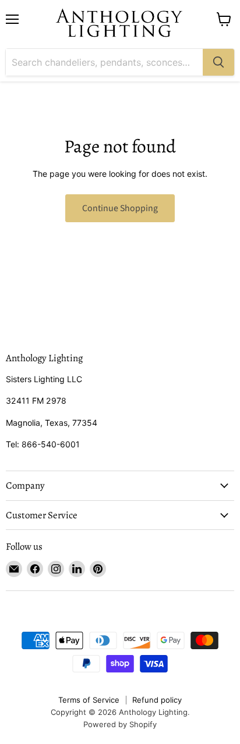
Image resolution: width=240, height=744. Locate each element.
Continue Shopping (120, 208)
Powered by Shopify (120, 724)
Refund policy (157, 699)
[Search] (218, 62)
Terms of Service (88, 699)
